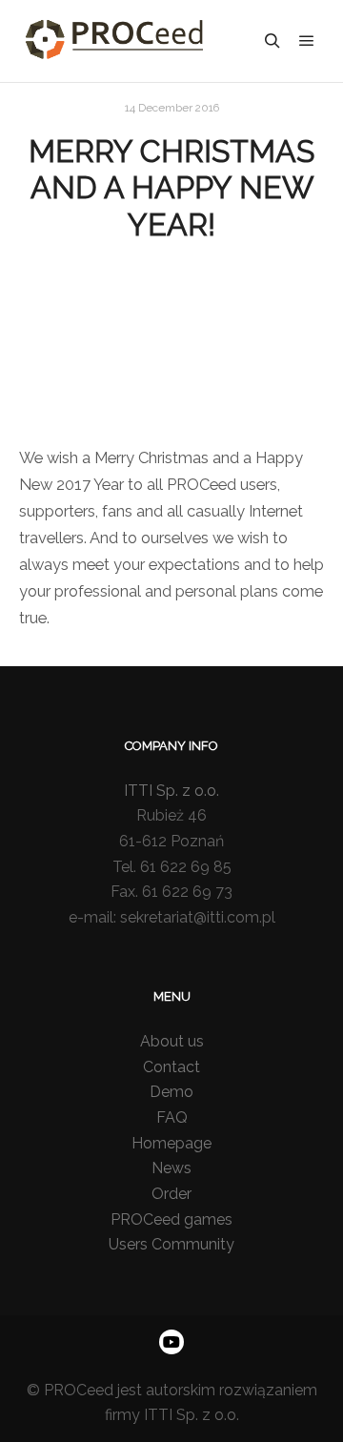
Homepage (171, 1143)
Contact (171, 1067)
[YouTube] (171, 1342)
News (171, 1168)
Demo (171, 1092)
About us (172, 1041)
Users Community (171, 1244)
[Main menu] (307, 41)
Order (171, 1194)
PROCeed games (171, 1219)
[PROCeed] (114, 41)
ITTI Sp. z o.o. (171, 791)
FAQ (172, 1117)
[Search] (272, 41)
